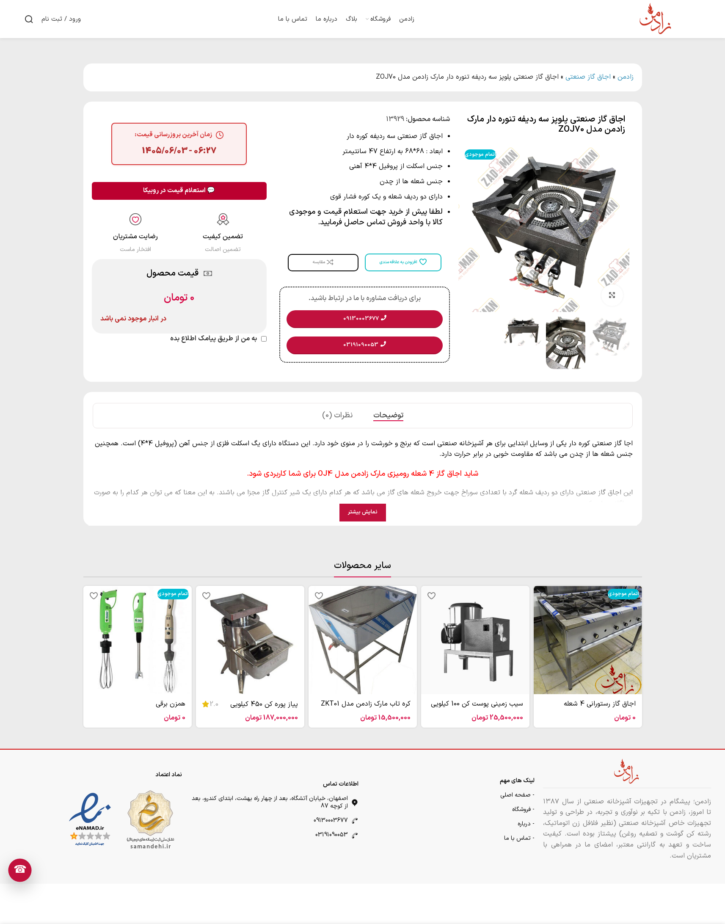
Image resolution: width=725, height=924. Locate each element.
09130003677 (331, 820)
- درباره (526, 823)
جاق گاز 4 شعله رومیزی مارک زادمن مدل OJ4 (389, 474)
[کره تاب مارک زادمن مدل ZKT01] (363, 640)
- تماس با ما (519, 838)
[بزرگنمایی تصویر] (612, 295)
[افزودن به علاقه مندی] (544, 595)
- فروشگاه (523, 809)
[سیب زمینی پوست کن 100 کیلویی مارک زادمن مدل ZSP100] (475, 640)
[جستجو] (28, 19)
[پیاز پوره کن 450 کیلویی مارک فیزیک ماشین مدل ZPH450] (250, 640)
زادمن (625, 77)
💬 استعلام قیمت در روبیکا (179, 191)
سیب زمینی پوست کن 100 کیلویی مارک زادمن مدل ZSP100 (477, 708)
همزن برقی (170, 704)
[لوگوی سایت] (656, 19)
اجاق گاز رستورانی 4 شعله (600, 704)
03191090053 (331, 834)
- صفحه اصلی (517, 795)
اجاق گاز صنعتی (588, 77)
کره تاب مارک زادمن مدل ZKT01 (366, 704)
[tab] (388, 416)
